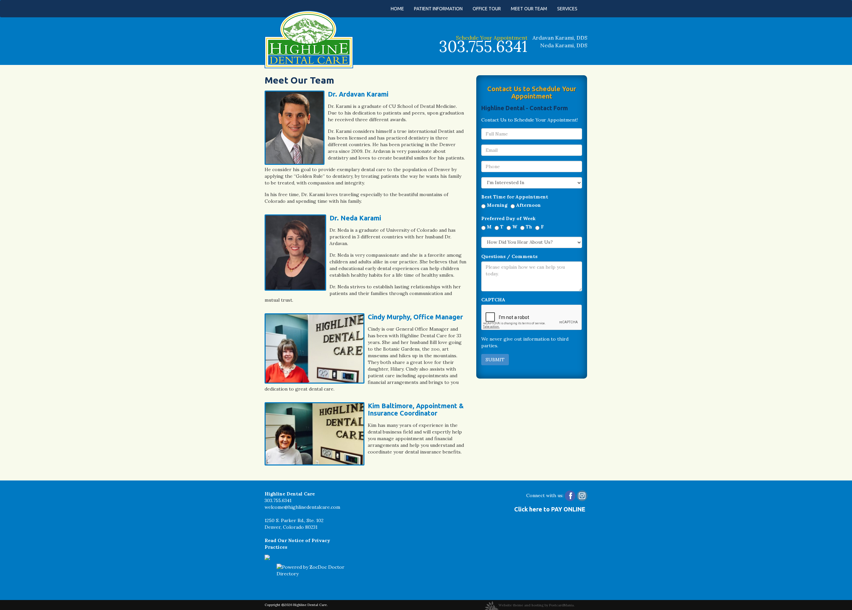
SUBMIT (495, 360)
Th (529, 227)
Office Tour (487, 8)
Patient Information (438, 8)
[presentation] (531, 318)
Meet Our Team (529, 8)
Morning (497, 205)
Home (397, 8)
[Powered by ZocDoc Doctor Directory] (313, 570)
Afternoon (528, 205)
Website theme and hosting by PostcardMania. (536, 605)
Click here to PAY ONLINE (549, 509)
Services (567, 8)
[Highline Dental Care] (309, 39)
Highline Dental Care (310, 605)
